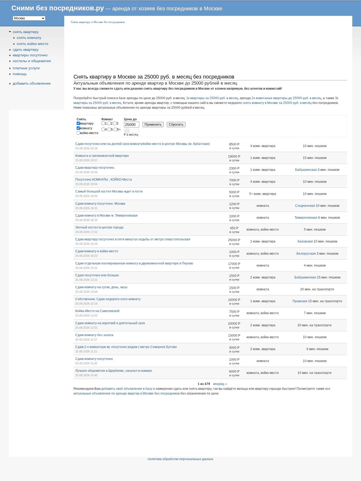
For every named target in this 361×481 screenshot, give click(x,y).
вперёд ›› (220, 384)
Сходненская (305, 206)
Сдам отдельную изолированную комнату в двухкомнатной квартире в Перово (134, 263)
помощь (20, 74)
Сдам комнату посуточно (94, 359)
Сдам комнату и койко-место (96, 251)
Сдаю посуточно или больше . (98, 275)
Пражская (300, 301)
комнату (86, 128)
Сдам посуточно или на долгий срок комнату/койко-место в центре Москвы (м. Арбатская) (142, 144)
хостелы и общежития (32, 61)
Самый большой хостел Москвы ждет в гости (109, 191)
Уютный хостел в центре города (99, 227)
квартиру (87, 123)
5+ (119, 129)
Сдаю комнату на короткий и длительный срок (110, 323)
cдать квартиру (26, 49)
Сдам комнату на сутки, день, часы (101, 287)
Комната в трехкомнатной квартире (102, 156)
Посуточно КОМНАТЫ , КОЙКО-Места (103, 179)
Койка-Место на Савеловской (97, 311)
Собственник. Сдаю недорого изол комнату (108, 299)
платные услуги (26, 68)
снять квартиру (26, 32)
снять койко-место (32, 44)
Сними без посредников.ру (57, 8)
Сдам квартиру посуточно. (95, 168)
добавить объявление (32, 83)
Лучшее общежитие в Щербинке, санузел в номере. (114, 371)
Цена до (130, 119)
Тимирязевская (306, 217)
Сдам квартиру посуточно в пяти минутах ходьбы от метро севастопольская (132, 239)
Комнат (107, 119)
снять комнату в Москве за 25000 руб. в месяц (277, 103)
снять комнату (29, 37)
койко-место (89, 133)
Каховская (305, 241)
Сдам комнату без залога (94, 335)
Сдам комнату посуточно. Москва (100, 203)
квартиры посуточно (30, 55)
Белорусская (306, 253)
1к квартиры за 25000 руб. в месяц (212, 98)
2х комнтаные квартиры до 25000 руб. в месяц (286, 98)
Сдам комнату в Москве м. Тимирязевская (106, 215)
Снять (81, 119)
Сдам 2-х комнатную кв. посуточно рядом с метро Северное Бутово (126, 347)
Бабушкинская (306, 170)
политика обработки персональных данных (180, 459)
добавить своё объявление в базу (126, 389)
